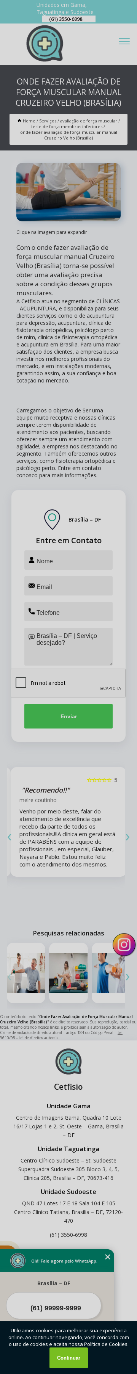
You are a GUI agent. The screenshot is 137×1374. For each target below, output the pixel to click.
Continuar (68, 1358)
